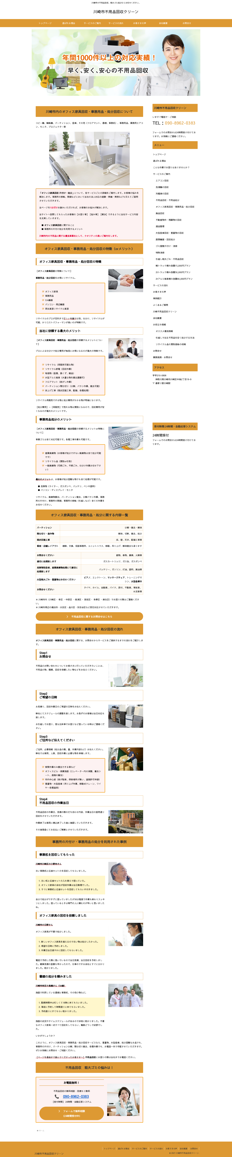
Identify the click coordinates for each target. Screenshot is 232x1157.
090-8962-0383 (76, 1096)
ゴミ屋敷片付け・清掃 (166, 245)
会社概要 (157, 318)
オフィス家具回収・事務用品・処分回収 (175, 206)
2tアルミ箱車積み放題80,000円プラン (174, 278)
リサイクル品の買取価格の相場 (171, 344)
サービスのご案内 (161, 173)
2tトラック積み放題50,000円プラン (173, 272)
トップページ (159, 154)
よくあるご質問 (160, 304)
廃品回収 (160, 213)
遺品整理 (160, 226)
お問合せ (157, 350)
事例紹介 (157, 298)
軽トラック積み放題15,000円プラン (173, 265)
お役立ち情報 (159, 324)
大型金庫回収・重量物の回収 (170, 232)
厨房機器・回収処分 (165, 239)
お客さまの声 (159, 291)
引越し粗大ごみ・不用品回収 (170, 259)
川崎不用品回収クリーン (165, 311)
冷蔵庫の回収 (162, 193)
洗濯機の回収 (162, 187)
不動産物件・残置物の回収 (169, 219)
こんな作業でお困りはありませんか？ (171, 167)
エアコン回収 (162, 180)
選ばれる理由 (159, 160)
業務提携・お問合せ (162, 357)
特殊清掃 (160, 252)
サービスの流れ (160, 285)
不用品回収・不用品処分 (167, 200)
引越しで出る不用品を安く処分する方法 (175, 337)
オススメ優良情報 (164, 331)
